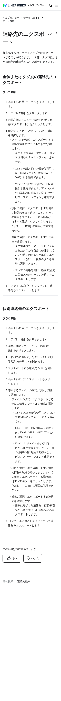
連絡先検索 (23, 581)
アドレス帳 (9, 21)
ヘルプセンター (11, 17)
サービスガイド (31, 17)
